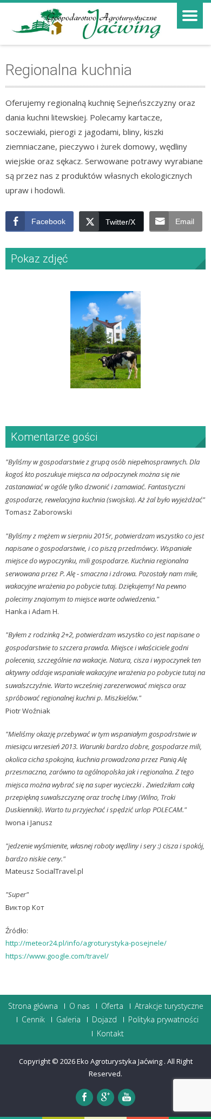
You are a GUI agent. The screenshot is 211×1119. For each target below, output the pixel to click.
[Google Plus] (105, 1097)
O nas (79, 1006)
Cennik (33, 1019)
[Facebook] (84, 1097)
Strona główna (33, 1006)
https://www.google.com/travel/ (57, 956)
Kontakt (110, 1033)
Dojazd (104, 1019)
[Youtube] (126, 1097)
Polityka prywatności (163, 1019)
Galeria (68, 1019)
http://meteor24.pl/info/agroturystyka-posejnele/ (86, 943)
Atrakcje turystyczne (169, 1006)
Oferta (112, 1006)
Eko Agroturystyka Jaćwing (120, 1061)
